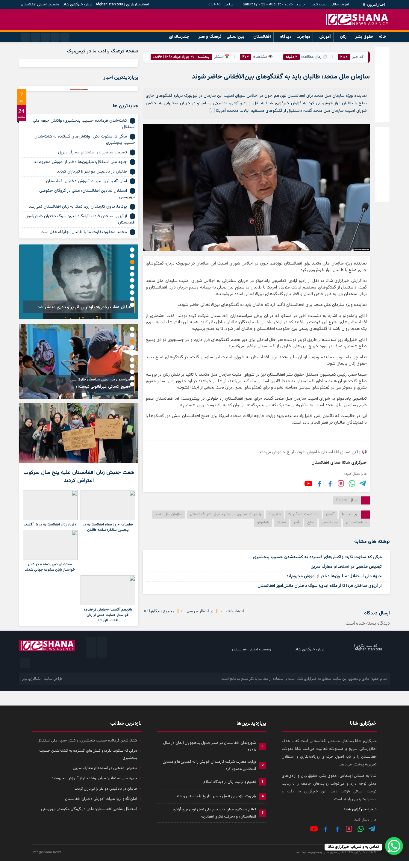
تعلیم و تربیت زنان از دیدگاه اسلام (229, 782)
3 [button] (132, 262)
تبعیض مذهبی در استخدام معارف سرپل (346, 567)
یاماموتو (263, 522)
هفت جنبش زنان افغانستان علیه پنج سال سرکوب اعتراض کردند (78, 477)
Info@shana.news (46, 852)
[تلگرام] (363, 483)
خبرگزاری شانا (306, 679)
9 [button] (132, 299)
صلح (310, 522)
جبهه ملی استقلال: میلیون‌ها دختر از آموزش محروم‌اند (334, 576)
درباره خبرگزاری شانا (78, 4)
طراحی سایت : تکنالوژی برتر (42, 679)
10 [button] (132, 305)
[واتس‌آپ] (352, 483)
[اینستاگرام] (341, 483)
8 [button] (132, 292)
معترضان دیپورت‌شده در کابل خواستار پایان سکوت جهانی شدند (50, 567)
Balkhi (341, 500)
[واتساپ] (360, 828)
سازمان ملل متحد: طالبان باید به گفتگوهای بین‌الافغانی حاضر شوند (281, 77)
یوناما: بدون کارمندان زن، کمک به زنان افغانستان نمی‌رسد (78, 206)
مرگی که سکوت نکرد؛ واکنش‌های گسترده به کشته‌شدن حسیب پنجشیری (317, 557)
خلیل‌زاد (275, 514)
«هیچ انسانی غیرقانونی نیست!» (103, 386)
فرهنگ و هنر (210, 37)
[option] (78, 281)
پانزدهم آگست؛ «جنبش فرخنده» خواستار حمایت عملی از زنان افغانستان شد (108, 615)
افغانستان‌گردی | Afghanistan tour (122, 4)
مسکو (281, 522)
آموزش (325, 37)
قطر (296, 522)
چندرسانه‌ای (179, 37)
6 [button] (132, 280)
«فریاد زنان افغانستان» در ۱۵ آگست (50, 524)
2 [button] (132, 255)
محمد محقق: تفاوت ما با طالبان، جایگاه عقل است (83, 232)
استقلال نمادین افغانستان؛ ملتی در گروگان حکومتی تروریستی (87, 194)
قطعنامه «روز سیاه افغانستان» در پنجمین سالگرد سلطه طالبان (108, 527)
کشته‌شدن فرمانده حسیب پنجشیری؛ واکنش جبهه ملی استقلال (84, 123)
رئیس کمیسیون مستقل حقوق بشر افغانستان (225, 514)
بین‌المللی (235, 37)
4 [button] (132, 268)
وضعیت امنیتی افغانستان (40, 4)
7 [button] (132, 286)
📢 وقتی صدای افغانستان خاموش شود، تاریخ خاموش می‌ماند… (311, 452)
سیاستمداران (356, 522)
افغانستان (262, 37)
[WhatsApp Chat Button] (394, 846)
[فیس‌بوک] (330, 483)
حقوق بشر (364, 37)
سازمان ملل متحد (168, 514)
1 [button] (132, 249)
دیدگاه (285, 37)
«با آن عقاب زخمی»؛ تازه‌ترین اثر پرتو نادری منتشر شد (84, 307)
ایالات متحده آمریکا (303, 514)
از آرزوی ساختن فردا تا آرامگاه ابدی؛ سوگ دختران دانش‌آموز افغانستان (319, 586)
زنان (343, 37)
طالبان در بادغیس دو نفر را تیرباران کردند (92, 171)
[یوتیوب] (308, 483)
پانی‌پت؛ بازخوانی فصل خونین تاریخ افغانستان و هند (216, 796)
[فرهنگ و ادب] (319, 483)
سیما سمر (330, 522)
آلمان (330, 514)
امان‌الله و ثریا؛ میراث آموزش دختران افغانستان (86, 181)
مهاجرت (303, 37)
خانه (383, 37)
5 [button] (132, 274)
